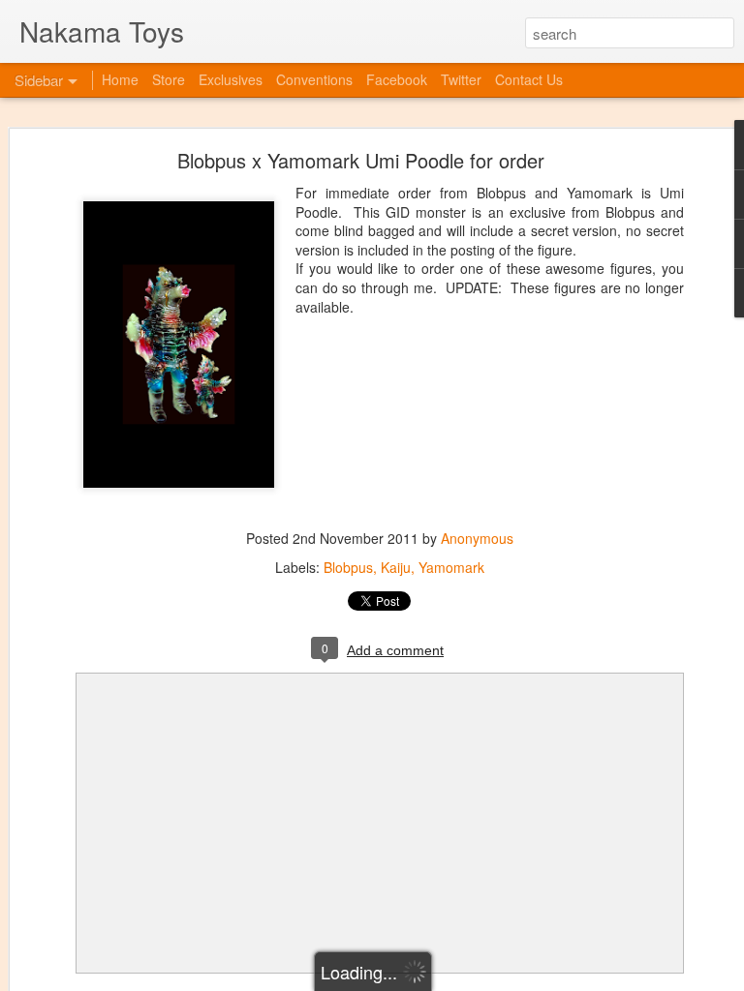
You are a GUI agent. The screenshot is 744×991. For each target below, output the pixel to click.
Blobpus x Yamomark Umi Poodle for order (360, 160)
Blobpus (348, 567)
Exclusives (231, 79)
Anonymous (477, 538)
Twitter (461, 79)
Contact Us (529, 79)
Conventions (314, 79)
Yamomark (451, 567)
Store (168, 79)
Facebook (396, 79)
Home (120, 79)
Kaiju (396, 567)
